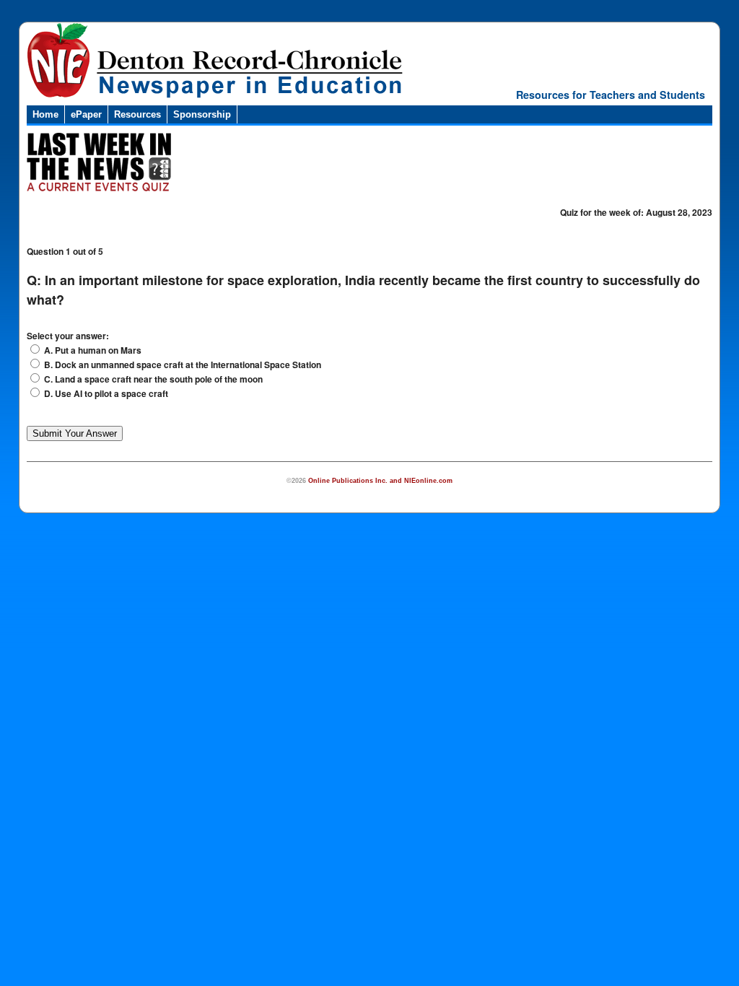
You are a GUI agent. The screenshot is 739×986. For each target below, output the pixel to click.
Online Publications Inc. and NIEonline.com (380, 480)
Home (45, 114)
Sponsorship (202, 114)
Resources (137, 114)
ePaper (86, 114)
